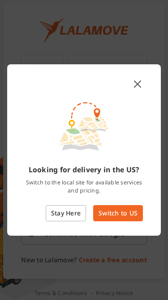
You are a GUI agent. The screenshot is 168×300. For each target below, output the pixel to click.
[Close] (137, 84)
